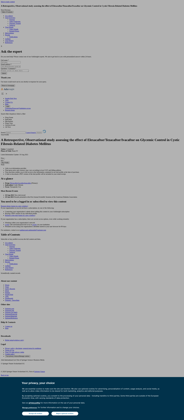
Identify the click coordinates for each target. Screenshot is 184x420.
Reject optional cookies (64, 413)
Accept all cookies (35, 413)
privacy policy (34, 403)
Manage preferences (29, 407)
